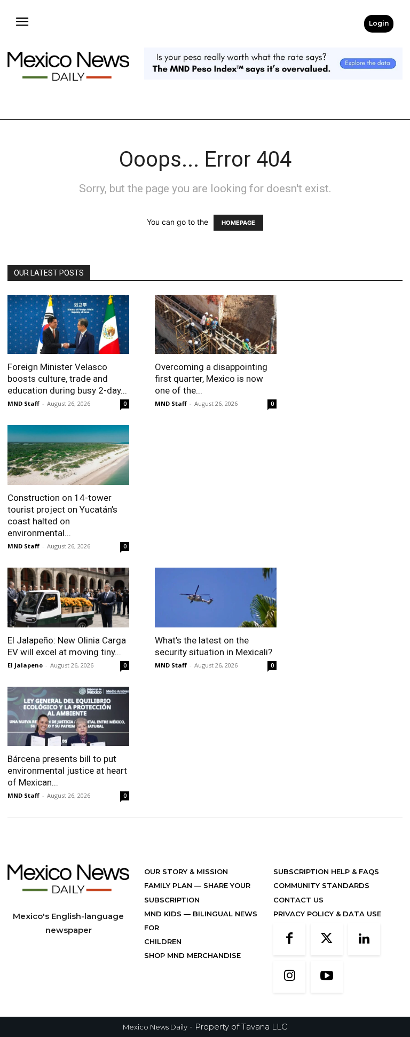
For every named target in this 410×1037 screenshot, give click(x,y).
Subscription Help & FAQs (326, 871)
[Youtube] (327, 977)
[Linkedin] (364, 939)
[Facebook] (289, 939)
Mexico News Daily (155, 1027)
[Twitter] (327, 939)
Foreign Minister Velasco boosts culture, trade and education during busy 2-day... (67, 379)
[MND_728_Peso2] (273, 88)
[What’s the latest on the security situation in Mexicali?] (216, 597)
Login (379, 23)
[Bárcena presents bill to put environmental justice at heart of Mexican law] (68, 717)
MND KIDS (164, 913)
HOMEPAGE (238, 222)
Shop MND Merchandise (192, 955)
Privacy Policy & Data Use (327, 913)
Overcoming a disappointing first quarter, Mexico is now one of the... (211, 379)
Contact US (298, 899)
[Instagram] (289, 977)
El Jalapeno (25, 665)
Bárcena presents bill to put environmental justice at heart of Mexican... (67, 770)
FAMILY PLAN (169, 885)
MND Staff (23, 403)
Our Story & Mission (186, 871)
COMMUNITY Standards (321, 885)
